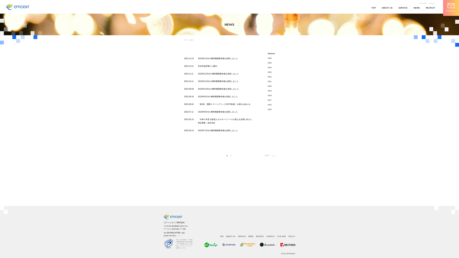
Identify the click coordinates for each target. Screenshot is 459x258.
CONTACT (270, 236)
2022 (270, 77)
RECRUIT (430, 8)
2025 (270, 63)
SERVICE (403, 8)
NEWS (417, 8)
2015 (270, 109)
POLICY (432, 3)
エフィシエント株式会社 (174, 222)
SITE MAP (423, 3)
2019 (270, 91)
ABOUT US (387, 8)
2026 (270, 58)
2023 (270, 72)
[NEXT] (272, 156)
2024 (270, 67)
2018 (270, 95)
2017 (270, 100)
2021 (270, 81)
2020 (270, 86)
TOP (374, 8)
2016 (270, 105)
